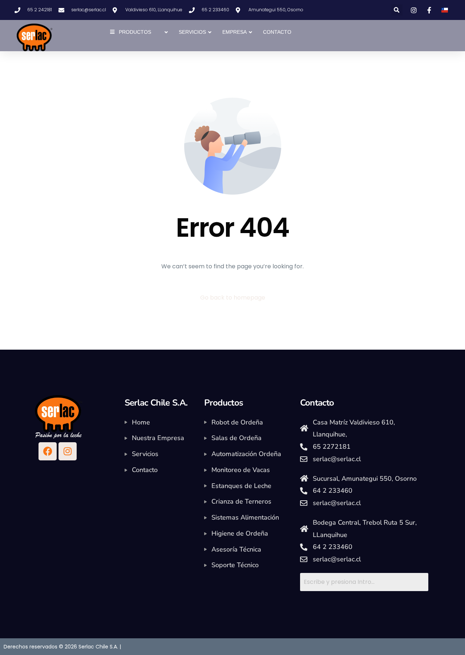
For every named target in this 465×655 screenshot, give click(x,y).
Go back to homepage (232, 297)
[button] (397, 10)
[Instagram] (67, 451)
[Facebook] (48, 451)
